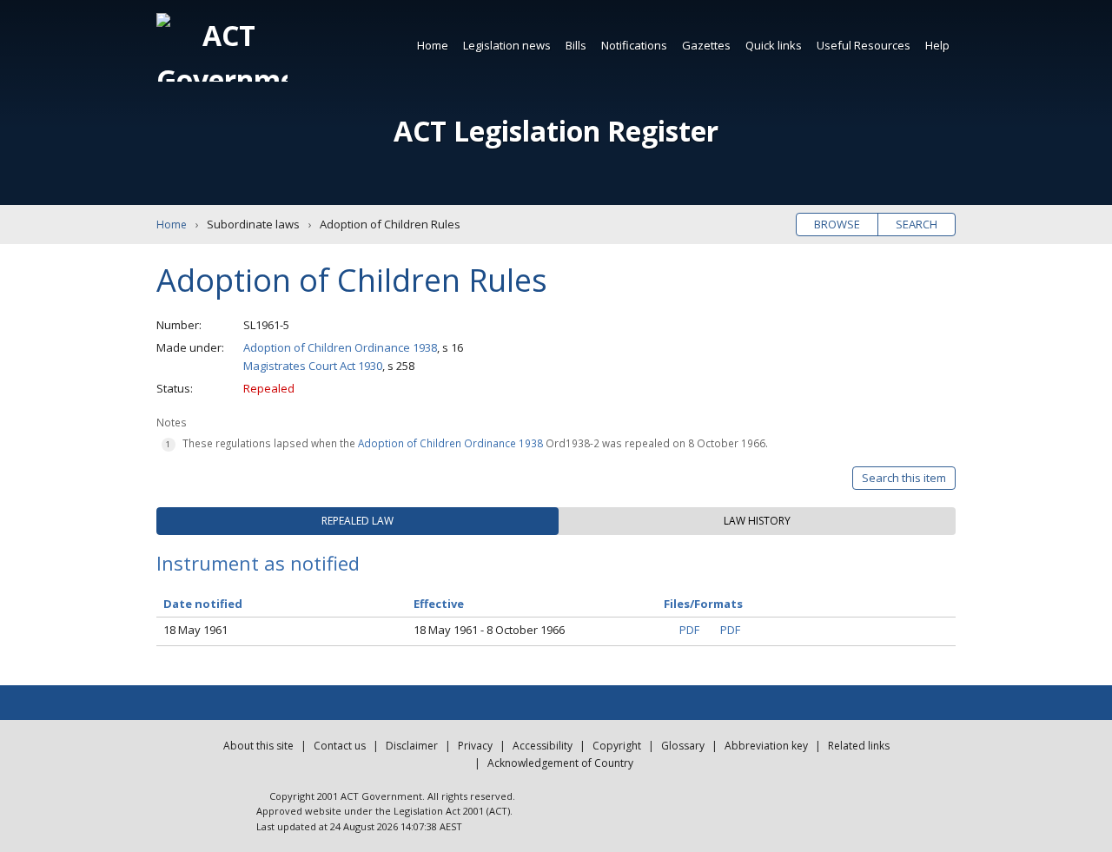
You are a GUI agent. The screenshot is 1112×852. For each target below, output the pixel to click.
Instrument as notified (258, 563)
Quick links (773, 45)
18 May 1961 (195, 629)
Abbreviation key (766, 745)
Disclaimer (412, 745)
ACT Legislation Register (556, 131)
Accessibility (543, 745)
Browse (837, 224)
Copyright (616, 745)
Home (432, 45)
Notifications (634, 45)
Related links (859, 745)
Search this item (904, 477)
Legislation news (507, 45)
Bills (576, 45)
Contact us (340, 745)
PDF (689, 629)
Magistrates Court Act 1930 (312, 365)
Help (937, 45)
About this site (258, 745)
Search (916, 224)
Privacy (475, 745)
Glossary (683, 745)
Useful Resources (863, 45)
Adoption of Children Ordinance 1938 (340, 347)
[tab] (357, 521)
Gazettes (706, 45)
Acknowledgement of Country (560, 763)
